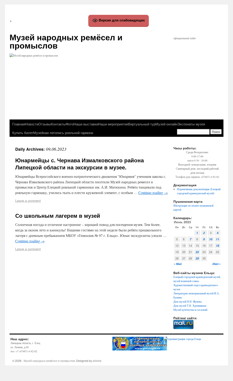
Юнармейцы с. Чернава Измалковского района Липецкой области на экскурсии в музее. (79, 163)
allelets (97, 361)
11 (217, 239)
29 (197, 258)
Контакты (58, 123)
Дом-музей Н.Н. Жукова (187, 301)
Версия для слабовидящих (121, 20)
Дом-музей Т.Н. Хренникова (189, 305)
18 (217, 246)
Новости (31, 123)
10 (210, 239)
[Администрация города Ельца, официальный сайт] (182, 339)
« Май (178, 264)
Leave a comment (28, 200)
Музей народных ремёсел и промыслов (66, 41)
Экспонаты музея (191, 123)
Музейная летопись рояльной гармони (63, 132)
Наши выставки (85, 123)
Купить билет (22, 132)
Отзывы (44, 123)
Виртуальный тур (141, 123)
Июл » (217, 264)
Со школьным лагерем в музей (57, 215)
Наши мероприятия (113, 123)
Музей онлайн (166, 123)
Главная (18, 123)
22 (197, 252)
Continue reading (153, 192)
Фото (69, 123)
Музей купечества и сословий (190, 309)
